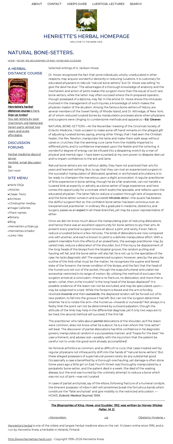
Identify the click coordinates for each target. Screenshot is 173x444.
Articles (14, 189)
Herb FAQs (16, 185)
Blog (12, 221)
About (37, 4)
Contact (54, 4)
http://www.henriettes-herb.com (30, 439)
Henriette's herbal (20, 425)
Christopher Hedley (22, 203)
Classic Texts (17, 194)
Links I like (16, 235)
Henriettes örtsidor (22, 231)
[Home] (86, 20)
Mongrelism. (57, 417)
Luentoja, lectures (108, 4)
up (106, 417)
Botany (14, 217)
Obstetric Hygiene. (151, 417)
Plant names (17, 212)
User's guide (77, 4)
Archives (15, 198)
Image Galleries (19, 208)
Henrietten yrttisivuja (23, 226)
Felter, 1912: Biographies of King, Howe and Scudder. (49, 60)
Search (136, 4)
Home (11, 60)
